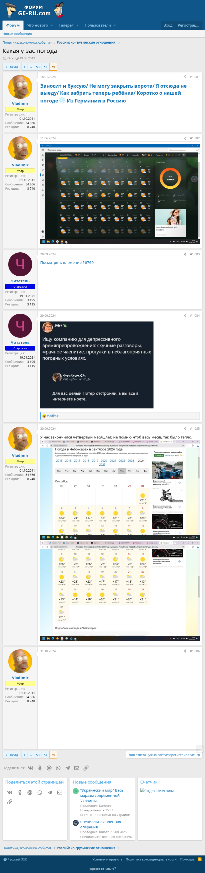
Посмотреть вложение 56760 (67, 262)
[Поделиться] (185, 77)
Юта (9, 58)
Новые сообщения (17, 33)
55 (53, 66)
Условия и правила (107, 859)
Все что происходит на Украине (105, 814)
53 (38, 66)
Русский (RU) (17, 859)
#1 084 (195, 315)
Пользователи (98, 25)
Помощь (187, 859)
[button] (52, 25)
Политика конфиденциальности (151, 859)
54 (45, 66)
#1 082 (195, 138)
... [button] (31, 66)
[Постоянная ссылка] (128, 100)
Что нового (37, 25)
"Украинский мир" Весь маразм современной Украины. (102, 795)
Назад (13, 66)
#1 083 (195, 254)
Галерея (66, 25)
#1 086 (195, 651)
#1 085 (195, 428)
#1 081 (195, 77)
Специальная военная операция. (106, 836)
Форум (13, 25)
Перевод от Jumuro (102, 868)
